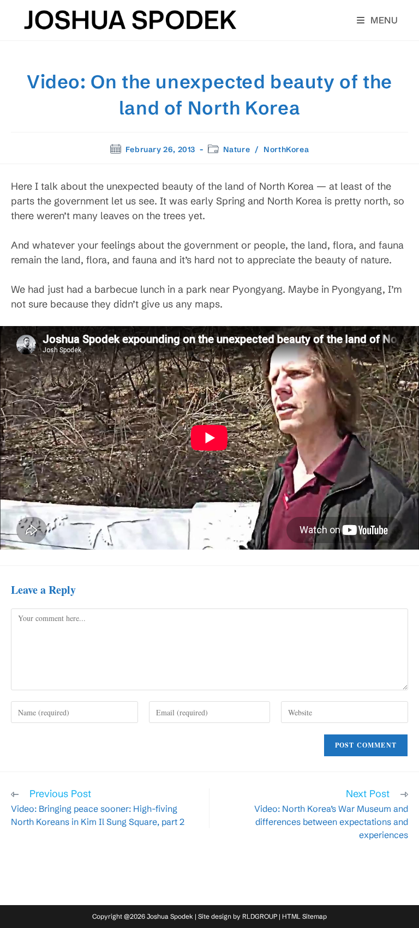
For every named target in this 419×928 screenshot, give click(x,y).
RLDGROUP (259, 916)
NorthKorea (286, 149)
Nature (236, 149)
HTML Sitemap (304, 916)
